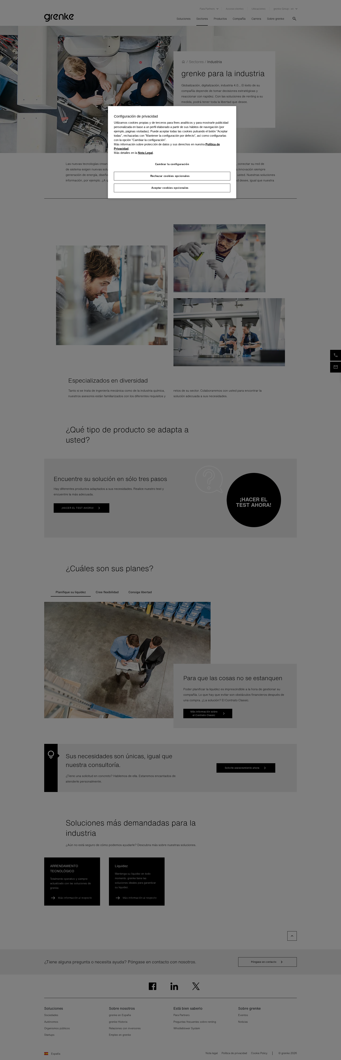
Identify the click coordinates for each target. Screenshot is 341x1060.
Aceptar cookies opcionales (169, 187)
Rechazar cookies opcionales (170, 176)
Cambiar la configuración (172, 164)
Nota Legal (145, 152)
